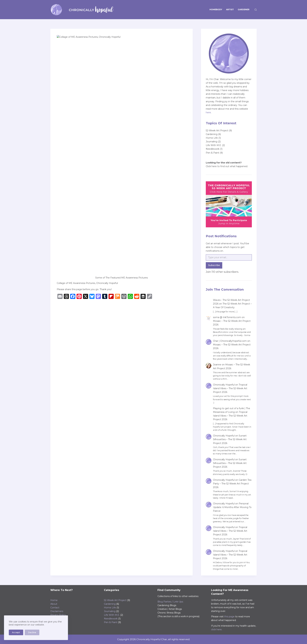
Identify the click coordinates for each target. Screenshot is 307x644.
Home (54, 600)
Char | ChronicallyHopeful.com (230, 340)
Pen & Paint (212, 152)
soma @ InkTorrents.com (227, 317)
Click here (211, 166)
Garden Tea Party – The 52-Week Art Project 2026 (232, 483)
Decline (32, 632)
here (208, 112)
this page (229, 616)
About (53, 603)
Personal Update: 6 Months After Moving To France (232, 507)
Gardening (211, 134)
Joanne (217, 364)
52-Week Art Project (217, 130)
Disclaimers (56, 611)
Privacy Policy (58, 614)
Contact (54, 607)
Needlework (212, 148)
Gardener (243, 9)
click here (216, 629)
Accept (16, 632)
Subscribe (214, 265)
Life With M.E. (213, 145)
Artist (230, 9)
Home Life (212, 137)
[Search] (256, 10)
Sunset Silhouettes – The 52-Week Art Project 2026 (230, 439)
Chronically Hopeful (224, 384)
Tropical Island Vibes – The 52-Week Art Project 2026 (230, 388)
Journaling (211, 141)
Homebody (215, 9)
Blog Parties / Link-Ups (170, 601)
